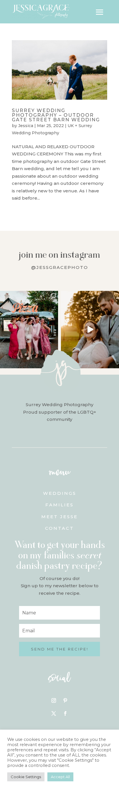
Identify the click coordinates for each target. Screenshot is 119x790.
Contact (59, 528)
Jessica (25, 125)
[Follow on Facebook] (65, 713)
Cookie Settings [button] (26, 776)
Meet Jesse (59, 516)
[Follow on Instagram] (53, 700)
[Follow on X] (53, 713)
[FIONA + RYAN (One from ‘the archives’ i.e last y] (29, 329)
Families (59, 505)
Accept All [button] (60, 776)
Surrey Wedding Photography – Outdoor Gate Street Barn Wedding (56, 115)
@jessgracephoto (59, 267)
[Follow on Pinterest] (65, 700)
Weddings (59, 493)
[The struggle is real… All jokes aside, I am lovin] (90, 329)
